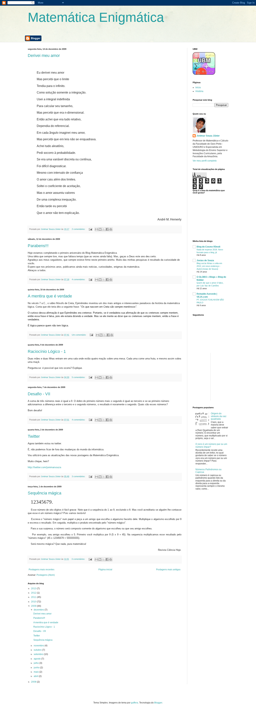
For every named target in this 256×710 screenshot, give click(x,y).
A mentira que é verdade (50, 296)
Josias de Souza (205, 260)
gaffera (134, 702)
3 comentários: (79, 476)
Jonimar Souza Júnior (208, 135)
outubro (38, 650)
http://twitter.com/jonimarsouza (44, 467)
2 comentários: (79, 229)
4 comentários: (79, 279)
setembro (39, 654)
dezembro (39, 609)
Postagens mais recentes (41, 569)
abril (36, 676)
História (199, 91)
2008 (34, 682)
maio (36, 672)
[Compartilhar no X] (104, 229)
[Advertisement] (221, 376)
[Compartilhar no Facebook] (107, 229)
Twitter (34, 436)
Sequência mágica (44, 493)
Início (198, 87)
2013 (34, 588)
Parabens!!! (38, 245)
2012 (34, 593)
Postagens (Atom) (46, 575)
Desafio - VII (39, 394)
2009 (34, 606)
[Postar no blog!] (100, 229)
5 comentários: (79, 377)
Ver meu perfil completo (205, 160)
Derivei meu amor (44, 55)
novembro (39, 645)
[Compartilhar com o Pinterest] (111, 229)
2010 (34, 601)
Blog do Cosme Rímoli (208, 246)
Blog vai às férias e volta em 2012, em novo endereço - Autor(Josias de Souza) (209, 266)
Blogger (158, 702)
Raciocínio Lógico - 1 (47, 351)
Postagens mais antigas (168, 569)
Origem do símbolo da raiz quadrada (218, 416)
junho (37, 667)
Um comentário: (79, 335)
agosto (37, 658)
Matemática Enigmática (96, 17)
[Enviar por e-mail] (96, 229)
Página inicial (105, 569)
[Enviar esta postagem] (90, 229)
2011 (34, 597)
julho (36, 663)
